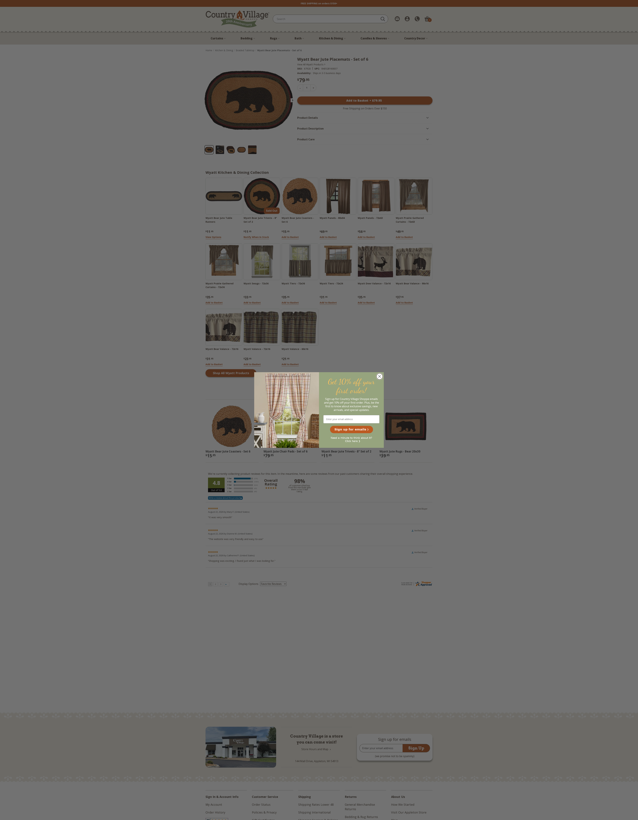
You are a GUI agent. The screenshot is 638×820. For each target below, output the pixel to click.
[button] (351, 429)
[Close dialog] (379, 376)
